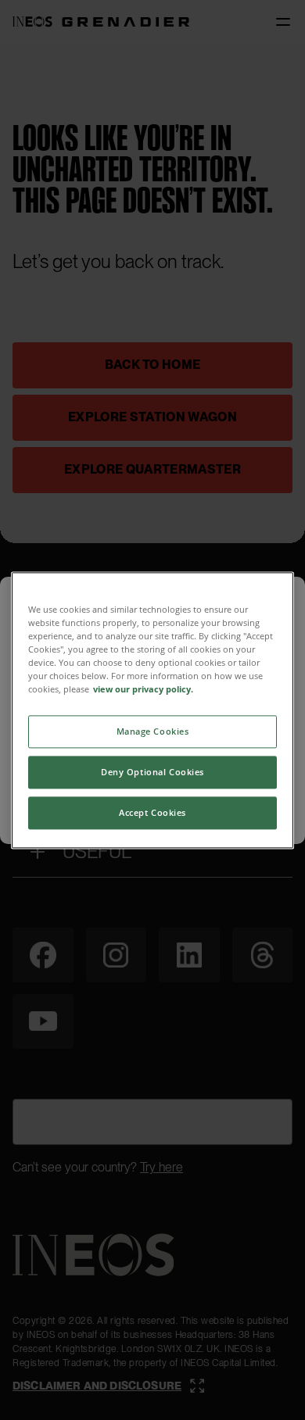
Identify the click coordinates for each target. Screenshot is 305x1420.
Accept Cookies (152, 812)
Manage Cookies (153, 731)
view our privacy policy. (143, 689)
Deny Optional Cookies (152, 772)
